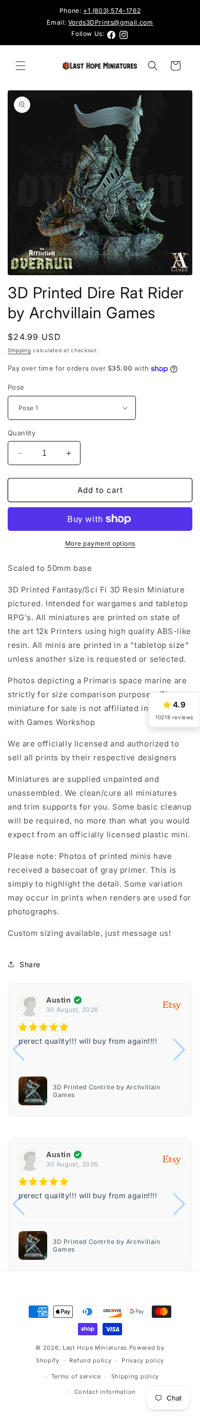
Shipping (19, 350)
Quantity (21, 433)
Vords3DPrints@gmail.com (110, 22)
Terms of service (76, 1376)
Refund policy (90, 1360)
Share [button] (30, 964)
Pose (16, 387)
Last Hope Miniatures (95, 1347)
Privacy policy (143, 1360)
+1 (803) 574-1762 (112, 10)
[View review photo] (117, 1091)
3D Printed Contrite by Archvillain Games (106, 1246)
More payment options (100, 543)
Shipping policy (135, 1376)
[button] (20, 65)
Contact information (105, 1391)
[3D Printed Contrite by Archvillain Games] (32, 1245)
